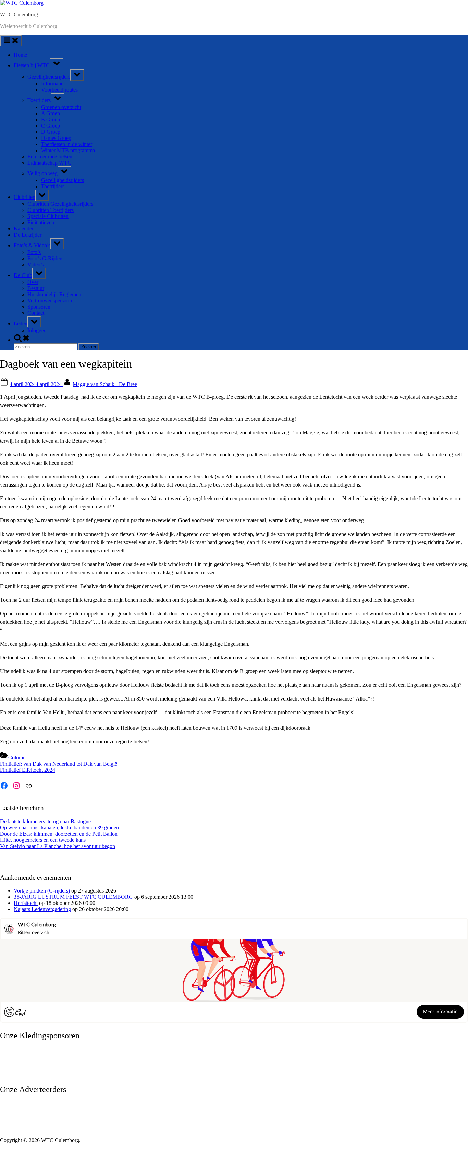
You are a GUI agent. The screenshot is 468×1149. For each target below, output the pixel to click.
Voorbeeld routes (59, 90)
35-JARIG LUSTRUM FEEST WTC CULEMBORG (73, 897)
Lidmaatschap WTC (49, 163)
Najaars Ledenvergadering (42, 909)
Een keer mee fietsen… (52, 156)
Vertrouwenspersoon (49, 300)
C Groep (50, 126)
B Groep (50, 119)
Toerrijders (39, 100)
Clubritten (24, 197)
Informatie (52, 83)
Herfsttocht (26, 903)
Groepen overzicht (61, 107)
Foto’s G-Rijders (45, 258)
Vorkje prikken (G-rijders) (42, 891)
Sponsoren (38, 307)
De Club (23, 275)
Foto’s (34, 252)
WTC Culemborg (19, 14)
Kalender (24, 228)
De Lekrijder (27, 235)
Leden (20, 323)
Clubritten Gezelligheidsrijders (61, 204)
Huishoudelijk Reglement (55, 294)
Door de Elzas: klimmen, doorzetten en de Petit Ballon (59, 834)
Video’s (35, 264)
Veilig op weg (42, 173)
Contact (35, 313)
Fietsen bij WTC (32, 65)
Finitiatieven (40, 222)
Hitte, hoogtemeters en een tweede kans (43, 840)
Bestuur (35, 288)
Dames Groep (56, 138)
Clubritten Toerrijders (50, 210)
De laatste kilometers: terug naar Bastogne (45, 821)
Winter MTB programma (68, 150)
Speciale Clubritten (48, 216)
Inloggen (37, 330)
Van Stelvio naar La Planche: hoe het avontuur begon (57, 846)
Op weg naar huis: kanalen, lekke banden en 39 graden (59, 827)
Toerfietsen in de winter (66, 144)
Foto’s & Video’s (32, 245)
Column (17, 758)
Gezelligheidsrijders (48, 77)
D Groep (50, 132)
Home (20, 55)
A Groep (50, 113)
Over (32, 282)
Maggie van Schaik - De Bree (105, 384)
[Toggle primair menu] (11, 40)
